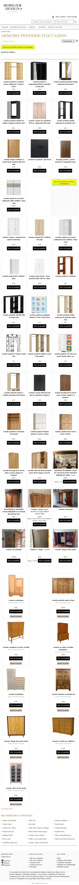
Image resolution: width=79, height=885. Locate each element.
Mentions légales (63, 867)
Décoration (22, 27)
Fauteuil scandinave (61, 820)
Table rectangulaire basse (63, 835)
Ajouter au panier (15, 616)
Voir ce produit (14, 93)
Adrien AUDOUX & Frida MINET (41, 519)
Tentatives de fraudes (64, 860)
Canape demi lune (61, 828)
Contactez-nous (35, 862)
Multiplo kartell (8, 835)
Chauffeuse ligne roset (10, 842)
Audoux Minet (42, 520)
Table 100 (32, 820)
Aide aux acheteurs (36, 858)
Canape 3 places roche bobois (38, 842)
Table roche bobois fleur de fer (65, 839)
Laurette (35, 561)
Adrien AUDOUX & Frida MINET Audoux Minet (39, 511)
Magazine (59, 27)
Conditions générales (64, 862)
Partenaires (33, 867)
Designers (42, 27)
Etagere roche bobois (9, 820)
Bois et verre (7, 839)
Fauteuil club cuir (8, 831)
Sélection (51, 27)
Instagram (6, 865)
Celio (61, 482)
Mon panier (72, 17)
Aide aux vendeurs (36, 860)
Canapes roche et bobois (37, 835)
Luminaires (13, 27)
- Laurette (39, 549)
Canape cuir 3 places (9, 828)
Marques (32, 27)
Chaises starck (7, 824)
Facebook (6, 861)
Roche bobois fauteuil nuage (38, 831)
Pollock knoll (59, 824)
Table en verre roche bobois (38, 839)
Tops (8, 31)
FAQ (58, 858)
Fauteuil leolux (59, 831)
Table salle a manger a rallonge (39, 828)
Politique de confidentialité (66, 864)
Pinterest (6, 863)
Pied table (32, 824)
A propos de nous (36, 864)
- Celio (65, 472)
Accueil (3, 31)
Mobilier (5, 27)
